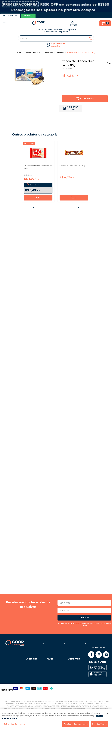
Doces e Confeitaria (33, 53)
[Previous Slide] (34, 207)
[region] (56, 719)
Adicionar (88, 98)
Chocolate (60, 53)
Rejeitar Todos (99, 724)
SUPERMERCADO (10, 16)
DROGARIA (28, 16)
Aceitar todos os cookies (76, 724)
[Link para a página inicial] (19, 52)
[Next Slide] (78, 207)
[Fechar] (108, 713)
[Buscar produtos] (90, 38)
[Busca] (56, 38)
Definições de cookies (14, 724)
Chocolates (48, 53)
